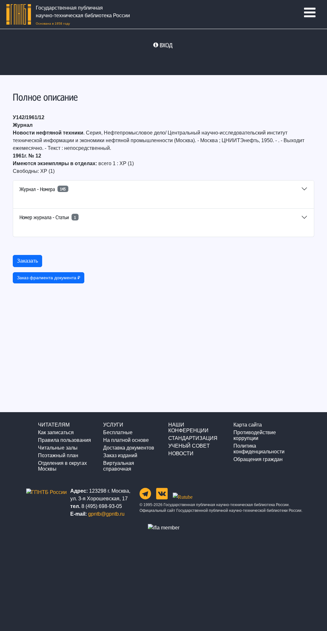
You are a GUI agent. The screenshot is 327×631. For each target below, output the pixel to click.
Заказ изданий (120, 455)
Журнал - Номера (42, 189)
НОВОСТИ (181, 453)
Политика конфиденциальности (259, 448)
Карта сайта (247, 424)
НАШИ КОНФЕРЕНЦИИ (188, 427)
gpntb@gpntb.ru (106, 514)
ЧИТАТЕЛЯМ (54, 424)
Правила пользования (64, 440)
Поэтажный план (58, 455)
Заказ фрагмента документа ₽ (48, 277)
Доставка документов (128, 447)
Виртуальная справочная (118, 466)
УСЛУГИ (113, 424)
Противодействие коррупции (254, 435)
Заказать (27, 261)
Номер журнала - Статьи (47, 217)
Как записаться (56, 432)
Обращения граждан (258, 459)
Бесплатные (118, 432)
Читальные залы (58, 447)
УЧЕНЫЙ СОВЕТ (189, 446)
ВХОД (166, 45)
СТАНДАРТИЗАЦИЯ (192, 438)
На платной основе (126, 440)
